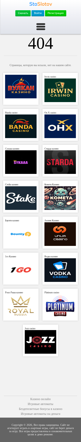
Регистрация (56, 13)
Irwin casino (50, 76)
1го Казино (10, 256)
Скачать (23, 13)
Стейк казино (11, 184)
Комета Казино (51, 184)
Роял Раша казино (14, 292)
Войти (38, 13)
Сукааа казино (12, 148)
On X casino (50, 112)
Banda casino (11, 112)
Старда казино (51, 148)
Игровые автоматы (40, 404)
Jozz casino (30, 328)
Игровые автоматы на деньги (40, 413)
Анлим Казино (51, 220)
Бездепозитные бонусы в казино (40, 409)
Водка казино (51, 256)
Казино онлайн (40, 399)
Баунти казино (12, 220)
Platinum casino (51, 292)
